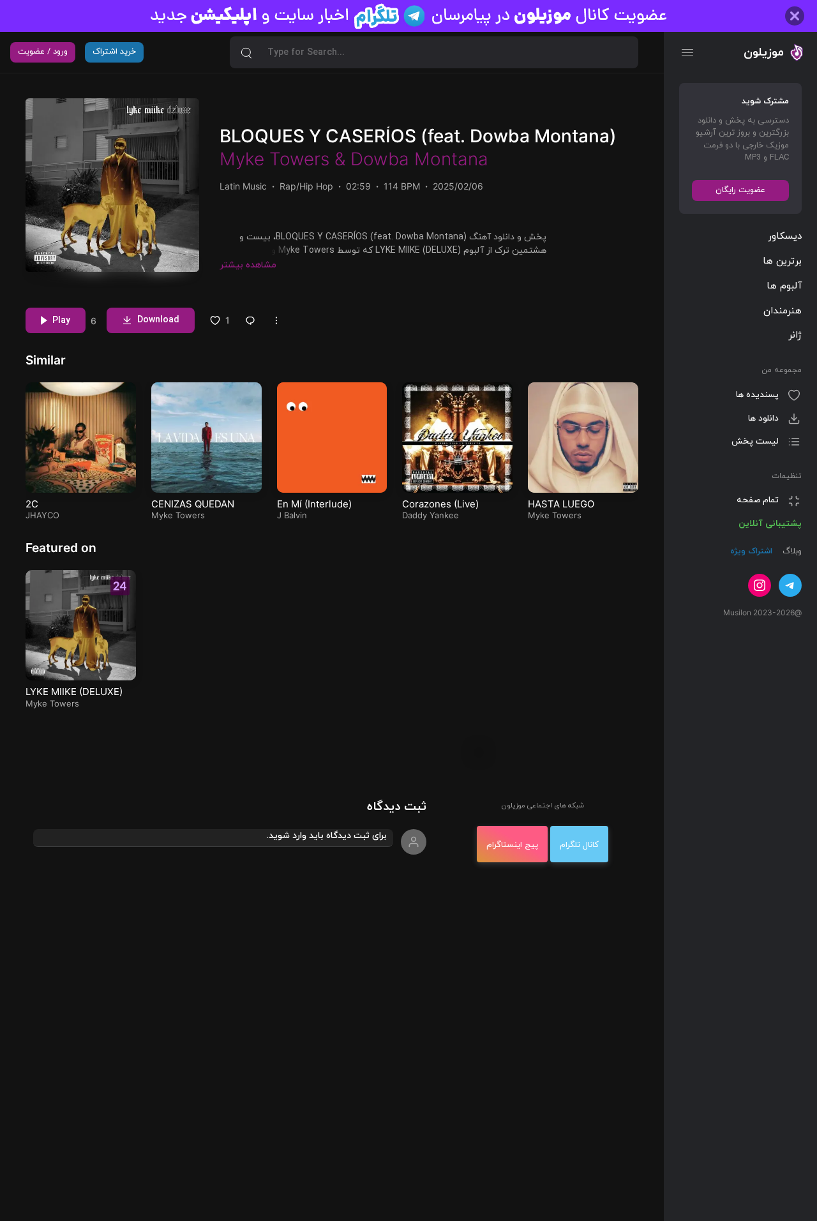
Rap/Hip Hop (306, 186)
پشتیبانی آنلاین (770, 524)
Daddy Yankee (430, 515)
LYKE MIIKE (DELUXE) (74, 691)
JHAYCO (42, 515)
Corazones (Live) (440, 504)
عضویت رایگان (740, 190)
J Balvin (292, 515)
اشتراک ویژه (751, 551)
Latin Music (243, 186)
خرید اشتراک (114, 51)
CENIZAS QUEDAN (192, 504)
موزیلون (764, 52)
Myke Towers (274, 159)
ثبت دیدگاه (396, 807)
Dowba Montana (419, 159)
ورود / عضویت (43, 51)
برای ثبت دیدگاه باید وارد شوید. (326, 836)
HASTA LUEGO (561, 504)
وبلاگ (791, 551)
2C (32, 504)
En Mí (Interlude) (314, 504)
